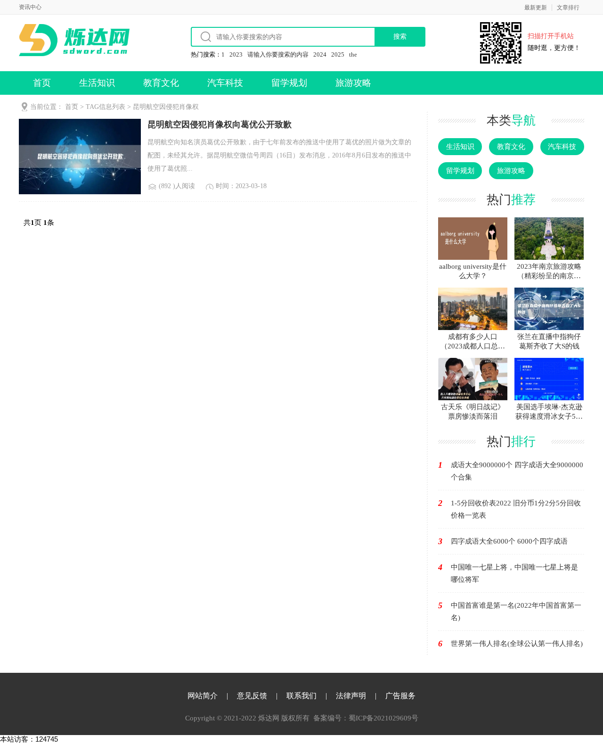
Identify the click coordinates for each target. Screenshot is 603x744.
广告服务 (400, 696)
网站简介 (202, 696)
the (353, 54)
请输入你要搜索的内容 (278, 54)
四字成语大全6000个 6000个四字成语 (509, 541)
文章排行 (568, 7)
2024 (319, 54)
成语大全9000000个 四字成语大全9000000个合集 (517, 471)
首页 (42, 83)
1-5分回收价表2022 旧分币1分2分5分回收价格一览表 (516, 509)
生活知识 (97, 83)
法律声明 (351, 696)
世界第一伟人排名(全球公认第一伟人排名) (517, 643)
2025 (337, 54)
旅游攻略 (353, 83)
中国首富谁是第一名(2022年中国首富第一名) (516, 611)
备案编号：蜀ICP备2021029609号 (365, 718)
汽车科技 (225, 83)
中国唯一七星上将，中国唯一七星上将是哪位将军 (514, 573)
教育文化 (161, 83)
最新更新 (535, 7)
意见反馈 (252, 696)
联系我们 (301, 696)
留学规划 (289, 83)
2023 (236, 54)
